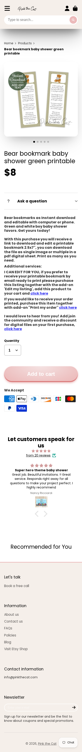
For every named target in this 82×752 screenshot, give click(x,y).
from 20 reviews (38, 455)
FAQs (8, 628)
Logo (27, 8)
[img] (41, 451)
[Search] (73, 20)
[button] (38, 514)
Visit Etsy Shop (16, 649)
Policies (10, 635)
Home (8, 43)
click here (68, 307)
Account (67, 8)
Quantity (11, 341)
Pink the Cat (47, 743)
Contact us (13, 621)
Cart (75, 8)
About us (11, 614)
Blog (7, 642)
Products (25, 43)
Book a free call (16, 586)
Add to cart (41, 374)
